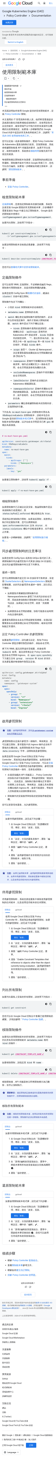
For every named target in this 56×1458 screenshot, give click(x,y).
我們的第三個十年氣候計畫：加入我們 (20, 1439)
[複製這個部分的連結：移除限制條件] (24, 1030)
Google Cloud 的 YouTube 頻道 (15, 1421)
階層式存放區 (34, 293)
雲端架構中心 (8, 1392)
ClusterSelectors (13, 581)
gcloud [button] (18, 812)
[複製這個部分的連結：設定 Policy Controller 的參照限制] (46, 634)
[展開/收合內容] (20, 86)
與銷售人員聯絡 (8, 1342)
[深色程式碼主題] (46, 230)
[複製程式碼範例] (50, 230)
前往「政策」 (20, 833)
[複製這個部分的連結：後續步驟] (18, 1253)
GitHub (5, 1379)
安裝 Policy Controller (18, 186)
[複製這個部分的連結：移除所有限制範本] (26, 1106)
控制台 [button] (7, 812)
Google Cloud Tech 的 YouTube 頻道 (17, 1425)
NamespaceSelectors (34, 581)
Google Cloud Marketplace (13, 1338)
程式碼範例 (7, 1387)
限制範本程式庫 (23, 418)
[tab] (7, 812)
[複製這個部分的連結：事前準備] (18, 180)
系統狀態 (6, 1367)
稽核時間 (34, 151)
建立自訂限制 (22, 1270)
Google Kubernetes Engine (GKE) (23, 11)
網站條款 (27, 1435)
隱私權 (18, 1435)
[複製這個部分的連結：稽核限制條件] (21, 501)
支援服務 (6, 1358)
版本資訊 (6, 1363)
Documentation (41, 15)
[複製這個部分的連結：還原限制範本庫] (27, 1185)
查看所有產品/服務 (10, 1329)
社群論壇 (6, 1354)
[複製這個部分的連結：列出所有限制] (24, 990)
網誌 (4, 1408)
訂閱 (31, 1445)
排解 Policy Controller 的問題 (21, 1275)
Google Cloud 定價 (10, 1333)
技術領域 (14, 51)
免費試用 (9, 22)
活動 (4, 1412)
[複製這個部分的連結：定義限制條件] (24, 277)
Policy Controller (17, 15)
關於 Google (7, 1435)
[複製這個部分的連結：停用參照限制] (24, 892)
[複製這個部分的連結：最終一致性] (18, 572)
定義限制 (6, 204)
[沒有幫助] (23, 59)
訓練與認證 (7, 1396)
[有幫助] (19, 59)
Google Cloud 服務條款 (43, 1435)
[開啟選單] (4, 3)
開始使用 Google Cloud (11, 1383)
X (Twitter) (6, 1417)
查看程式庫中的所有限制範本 (25, 267)
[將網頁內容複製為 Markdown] (14, 78)
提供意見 (9, 65)
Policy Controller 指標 (32, 1019)
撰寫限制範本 (15, 169)
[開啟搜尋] (39, 3)
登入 (51, 3)
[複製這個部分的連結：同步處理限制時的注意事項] (44, 551)
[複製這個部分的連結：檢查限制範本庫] (27, 197)
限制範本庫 (17, 1265)
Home (4, 51)
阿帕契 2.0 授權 (26, 1305)
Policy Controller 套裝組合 (25, 1260)
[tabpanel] (28, 841)
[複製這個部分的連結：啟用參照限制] (24, 721)
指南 (39, 54)
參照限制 (15, 640)
